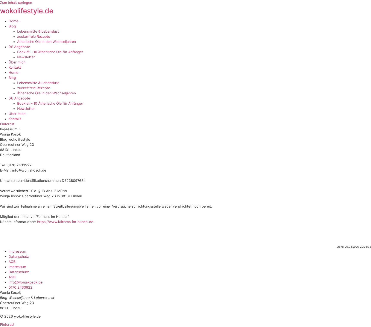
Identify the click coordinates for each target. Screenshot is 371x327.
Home (13, 21)
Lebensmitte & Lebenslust (38, 31)
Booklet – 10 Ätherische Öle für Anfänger (50, 52)
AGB (12, 261)
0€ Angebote (19, 47)
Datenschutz (19, 256)
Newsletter (26, 57)
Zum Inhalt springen (16, 2)
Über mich (17, 62)
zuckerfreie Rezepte (33, 36)
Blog (12, 26)
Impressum (17, 251)
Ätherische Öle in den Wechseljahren (46, 41)
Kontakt (15, 67)
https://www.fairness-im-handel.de (65, 222)
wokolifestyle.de (26, 11)
